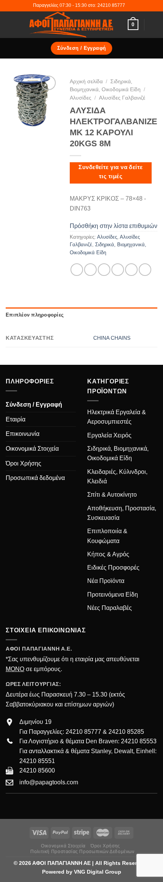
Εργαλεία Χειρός (109, 435)
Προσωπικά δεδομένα (35, 478)
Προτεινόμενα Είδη (112, 594)
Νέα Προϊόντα (105, 581)
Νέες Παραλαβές (109, 608)
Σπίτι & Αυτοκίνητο (112, 494)
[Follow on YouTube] (38, 804)
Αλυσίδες (80, 98)
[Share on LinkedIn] (145, 269)
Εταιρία (15, 419)
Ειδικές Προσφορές (113, 567)
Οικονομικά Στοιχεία (32, 448)
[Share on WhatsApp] (77, 269)
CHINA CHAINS (111, 338)
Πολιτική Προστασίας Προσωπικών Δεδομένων (82, 851)
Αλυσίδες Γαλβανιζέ (122, 98)
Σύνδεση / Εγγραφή (34, 404)
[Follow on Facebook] (10, 804)
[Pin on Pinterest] (131, 269)
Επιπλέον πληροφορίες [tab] (35, 315)
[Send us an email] (29, 804)
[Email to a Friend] (117, 269)
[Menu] (10, 24)
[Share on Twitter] (104, 269)
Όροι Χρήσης (23, 463)
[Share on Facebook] (90, 269)
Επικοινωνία (22, 434)
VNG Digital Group (97, 872)
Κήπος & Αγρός (108, 554)
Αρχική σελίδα (86, 81)
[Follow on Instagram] (20, 804)
